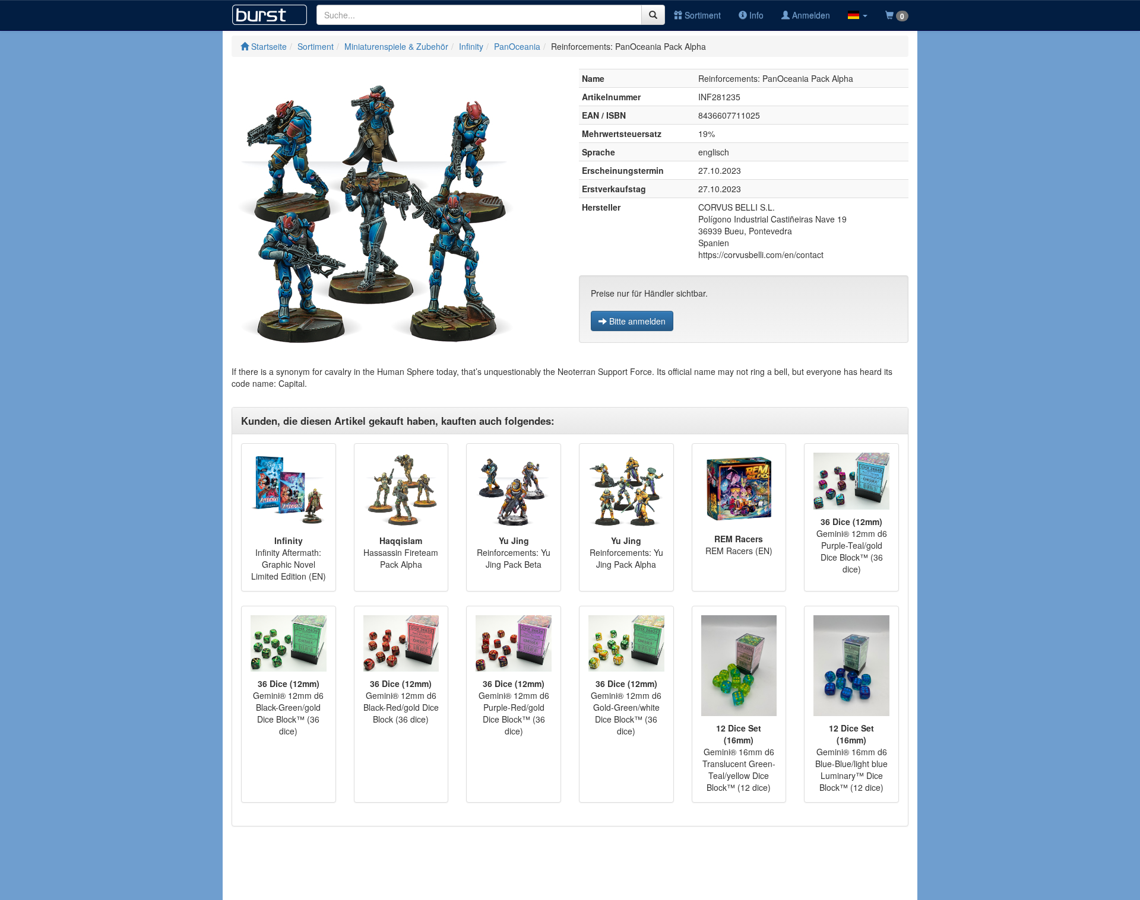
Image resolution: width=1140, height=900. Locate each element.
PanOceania (517, 46)
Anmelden (810, 15)
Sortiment (701, 15)
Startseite (268, 46)
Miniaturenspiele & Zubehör (396, 46)
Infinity (471, 46)
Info (755, 15)
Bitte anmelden (636, 321)
